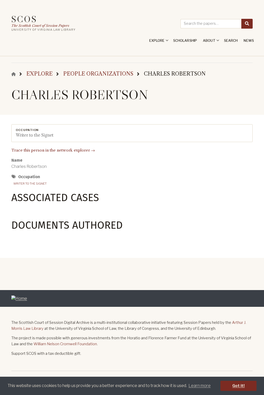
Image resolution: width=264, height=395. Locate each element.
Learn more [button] (199, 385)
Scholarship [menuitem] (185, 40)
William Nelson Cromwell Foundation (65, 344)
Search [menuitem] (231, 40)
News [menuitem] (249, 40)
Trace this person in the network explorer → (53, 150)
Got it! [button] (238, 385)
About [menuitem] (208, 42)
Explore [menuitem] (156, 42)
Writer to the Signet (30, 183)
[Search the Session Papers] (247, 24)
